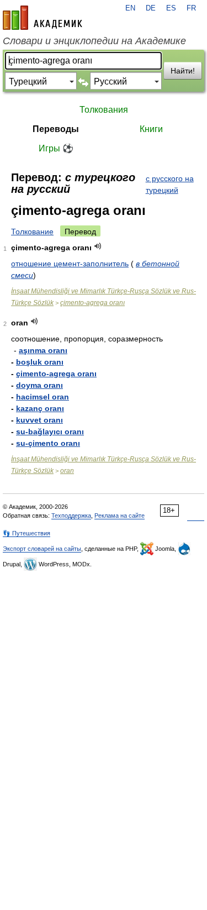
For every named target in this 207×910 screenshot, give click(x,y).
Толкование (32, 231)
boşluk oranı (39, 361)
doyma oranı (39, 385)
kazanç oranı (40, 408)
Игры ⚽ (56, 148)
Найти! (183, 70)
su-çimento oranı (48, 443)
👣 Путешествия (26, 533)
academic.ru (42, 18)
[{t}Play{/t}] (98, 246)
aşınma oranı (43, 350)
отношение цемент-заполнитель (70, 263)
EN (130, 8)
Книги (151, 129)
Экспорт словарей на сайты (42, 548)
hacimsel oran (42, 396)
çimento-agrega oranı (92, 303)
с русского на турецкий (170, 184)
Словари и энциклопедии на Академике (94, 40)
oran (67, 471)
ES (171, 8)
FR (191, 8)
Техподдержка (71, 515)
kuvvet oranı (39, 419)
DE (151, 8)
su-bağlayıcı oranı (50, 431)
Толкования (103, 109)
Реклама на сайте (119, 515)
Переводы (56, 129)
